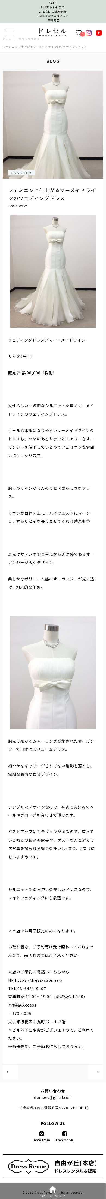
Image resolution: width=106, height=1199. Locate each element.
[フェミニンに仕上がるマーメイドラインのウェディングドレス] (53, 35)
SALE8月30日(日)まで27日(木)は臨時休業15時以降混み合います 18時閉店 (53, 11)
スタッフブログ (21, 173)
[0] (79, 32)
